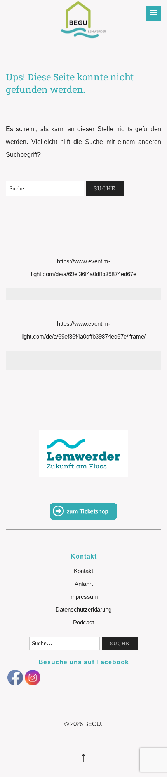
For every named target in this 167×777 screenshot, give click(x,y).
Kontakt (83, 571)
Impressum (83, 596)
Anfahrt (84, 583)
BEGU (84, 13)
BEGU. (93, 723)
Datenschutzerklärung (83, 609)
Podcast (83, 622)
